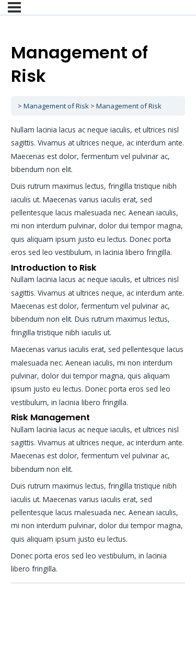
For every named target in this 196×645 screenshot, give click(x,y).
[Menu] (14, 7)
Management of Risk (56, 106)
